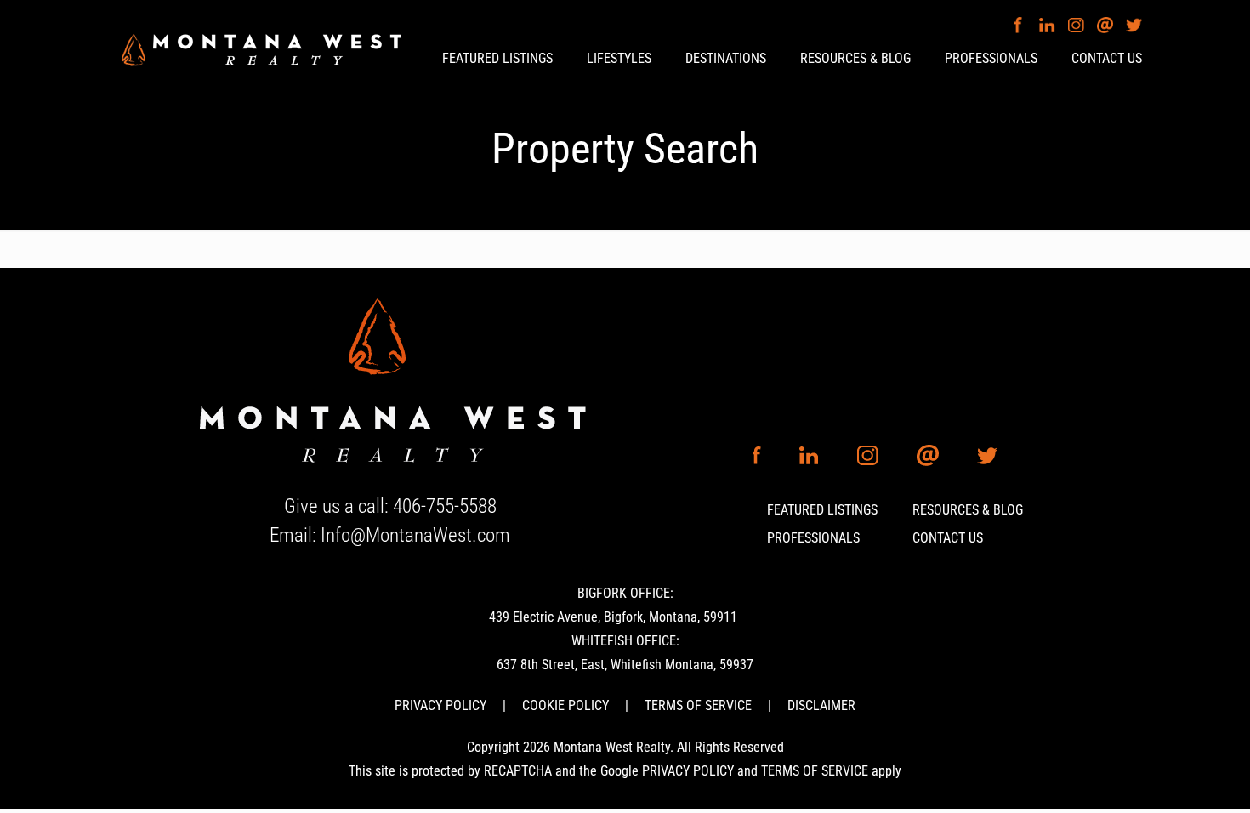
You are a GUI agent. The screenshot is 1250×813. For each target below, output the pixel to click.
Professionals (813, 538)
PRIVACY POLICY (440, 705)
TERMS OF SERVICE (698, 705)
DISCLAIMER (821, 705)
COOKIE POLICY (565, 705)
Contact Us (947, 538)
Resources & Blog (967, 510)
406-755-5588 (445, 506)
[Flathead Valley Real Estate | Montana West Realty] (261, 48)
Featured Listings (822, 510)
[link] (390, 382)
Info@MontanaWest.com (415, 535)
